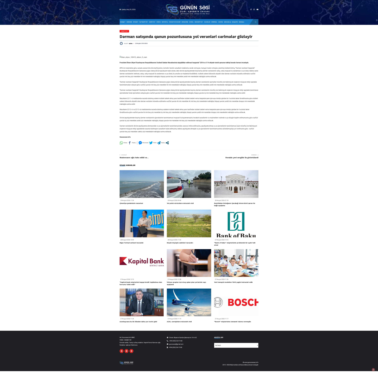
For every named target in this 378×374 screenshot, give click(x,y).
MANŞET (122, 22)
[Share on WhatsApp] (123, 143)
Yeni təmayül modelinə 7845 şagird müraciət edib (233, 282)
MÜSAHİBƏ (185, 22)
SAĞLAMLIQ (227, 22)
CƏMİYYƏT (152, 22)
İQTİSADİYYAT (143, 22)
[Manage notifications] (373, 369)
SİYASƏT (135, 22)
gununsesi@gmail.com (176, 344)
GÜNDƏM (129, 22)
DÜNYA (159, 22)
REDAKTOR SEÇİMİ (175, 22)
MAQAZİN (235, 22)
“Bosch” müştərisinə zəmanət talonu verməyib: (232, 322)
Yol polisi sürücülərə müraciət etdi (180, 203)
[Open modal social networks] (167, 143)
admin (130, 43)
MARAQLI (241, 22)
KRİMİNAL (214, 22)
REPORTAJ (165, 22)
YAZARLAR (207, 22)
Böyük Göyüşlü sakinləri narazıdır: (180, 243)
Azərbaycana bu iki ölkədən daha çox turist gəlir (138, 322)
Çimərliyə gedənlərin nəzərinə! (131, 203)
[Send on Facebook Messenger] (143, 143)
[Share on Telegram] (161, 143)
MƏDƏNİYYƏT (199, 22)
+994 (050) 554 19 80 (175, 341)
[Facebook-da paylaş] (132, 143)
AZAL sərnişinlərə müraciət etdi (179, 322)
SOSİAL (191, 22)
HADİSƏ (220, 22)
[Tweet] (152, 143)
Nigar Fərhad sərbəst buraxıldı (131, 243)
